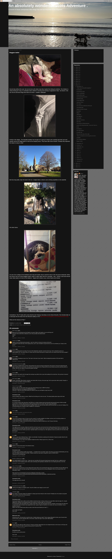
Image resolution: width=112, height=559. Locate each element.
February (79, 159)
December (79, 86)
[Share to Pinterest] (29, 323)
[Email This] (24, 323)
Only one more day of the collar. (83, 134)
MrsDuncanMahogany (17, 458)
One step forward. (80, 130)
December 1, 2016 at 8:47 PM (18, 496)
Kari (13, 435)
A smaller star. (79, 132)
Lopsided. (79, 137)
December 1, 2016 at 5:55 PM (18, 483)
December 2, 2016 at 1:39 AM (18, 520)
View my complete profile (79, 213)
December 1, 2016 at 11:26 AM (18, 398)
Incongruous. (79, 128)
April (78, 155)
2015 (77, 163)
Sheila (13, 410)
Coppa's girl (15, 340)
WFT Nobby (15, 330)
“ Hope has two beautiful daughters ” (84, 87)
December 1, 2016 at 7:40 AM (18, 346)
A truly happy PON (80, 100)
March (78, 157)
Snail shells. (79, 118)
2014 (77, 165)
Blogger (63, 556)
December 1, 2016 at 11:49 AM (18, 408)
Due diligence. (79, 116)
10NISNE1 (14, 491)
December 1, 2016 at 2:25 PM (18, 441)
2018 (77, 81)
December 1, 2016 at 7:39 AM (18, 337)
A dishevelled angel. (81, 95)
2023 (77, 72)
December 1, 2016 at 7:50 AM (18, 361)
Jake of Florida (15, 466)
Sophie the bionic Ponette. (82, 109)
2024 (77, 70)
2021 (77, 76)
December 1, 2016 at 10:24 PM (18, 512)
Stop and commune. (81, 119)
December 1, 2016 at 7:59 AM (18, 376)
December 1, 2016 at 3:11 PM (18, 463)
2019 (77, 79)
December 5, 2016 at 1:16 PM (18, 536)
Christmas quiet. (80, 98)
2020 (77, 77)
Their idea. (79, 121)
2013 (77, 166)
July (78, 150)
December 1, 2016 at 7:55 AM (18, 369)
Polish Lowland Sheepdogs (25, 324)
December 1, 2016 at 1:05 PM (18, 414)
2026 (77, 67)
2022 (77, 74)
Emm (13, 522)
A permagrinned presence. (82, 96)
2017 (77, 83)
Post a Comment (14, 538)
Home (40, 544)
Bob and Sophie (16, 324)
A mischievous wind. (81, 91)
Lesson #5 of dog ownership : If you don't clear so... (87, 125)
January (78, 161)
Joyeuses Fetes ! (80, 102)
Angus (13, 349)
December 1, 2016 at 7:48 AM (18, 353)
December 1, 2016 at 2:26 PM (18, 447)
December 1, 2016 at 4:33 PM (18, 475)
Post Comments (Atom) (42, 548)
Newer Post (12, 544)
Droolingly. (79, 111)
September (79, 146)
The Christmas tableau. (81, 139)
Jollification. (79, 114)
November (79, 143)
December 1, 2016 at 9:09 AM (18, 392)
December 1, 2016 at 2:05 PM (18, 432)
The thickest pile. (80, 107)
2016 (77, 84)
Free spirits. (79, 103)
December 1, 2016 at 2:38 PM (18, 456)
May (78, 154)
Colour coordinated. (81, 93)
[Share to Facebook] (28, 323)
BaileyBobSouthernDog (17, 363)
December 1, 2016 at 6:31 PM (18, 489)
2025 (77, 68)
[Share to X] (27, 323)
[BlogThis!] (25, 323)
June (78, 152)
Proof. (78, 126)
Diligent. (78, 112)
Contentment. (79, 89)
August (78, 148)
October (78, 145)
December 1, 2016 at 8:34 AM (18, 383)
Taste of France (15, 386)
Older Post (67, 544)
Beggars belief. (80, 141)
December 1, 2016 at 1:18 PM (18, 422)
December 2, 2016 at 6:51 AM (18, 527)
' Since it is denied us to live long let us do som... (86, 135)
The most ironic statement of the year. (84, 105)
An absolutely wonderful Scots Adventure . (48, 5)
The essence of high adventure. (83, 123)
